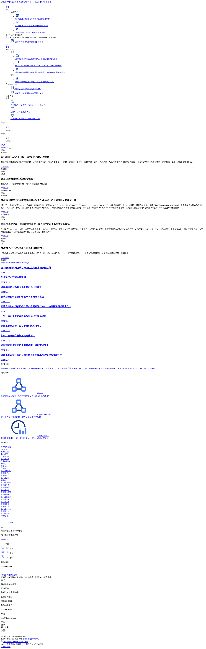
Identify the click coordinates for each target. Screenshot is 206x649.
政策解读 (17, 263)
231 (14, 522)
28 (12, 522)
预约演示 (13, 575)
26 (8, 522)
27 (10, 522)
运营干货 (25, 263)
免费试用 (5, 147)
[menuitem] (105, 6)
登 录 (3, 145)
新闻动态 (9, 263)
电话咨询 (5, 575)
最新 (3, 263)
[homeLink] (26, 2)
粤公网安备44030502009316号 (15, 642)
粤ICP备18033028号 (31, 639)
